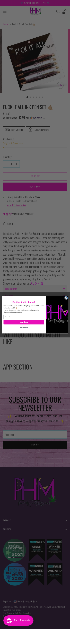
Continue (24, 322)
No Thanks (24, 328)
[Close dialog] (66, 297)
